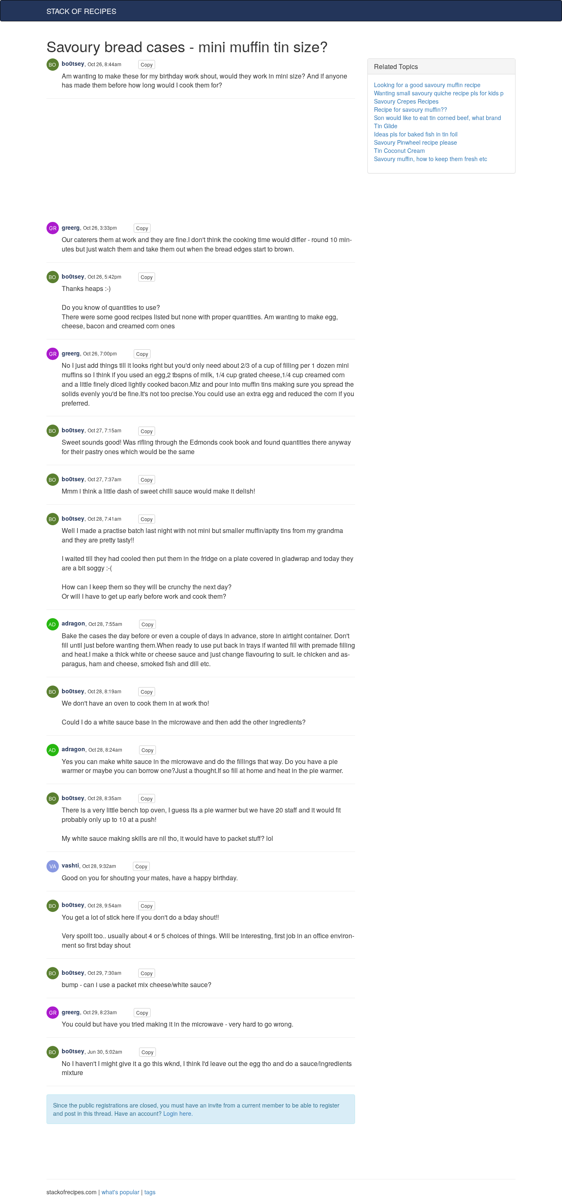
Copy (147, 64)
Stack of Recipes (81, 10)
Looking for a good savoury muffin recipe (427, 85)
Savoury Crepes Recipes (406, 101)
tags (150, 1192)
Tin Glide (385, 126)
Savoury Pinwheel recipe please (415, 142)
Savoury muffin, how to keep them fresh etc (430, 159)
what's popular (120, 1192)
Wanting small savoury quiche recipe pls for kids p (439, 93)
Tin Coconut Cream (399, 150)
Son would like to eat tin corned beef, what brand (437, 117)
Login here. (178, 1113)
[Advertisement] (200, 164)
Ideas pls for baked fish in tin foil (415, 134)
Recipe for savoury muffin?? (410, 109)
